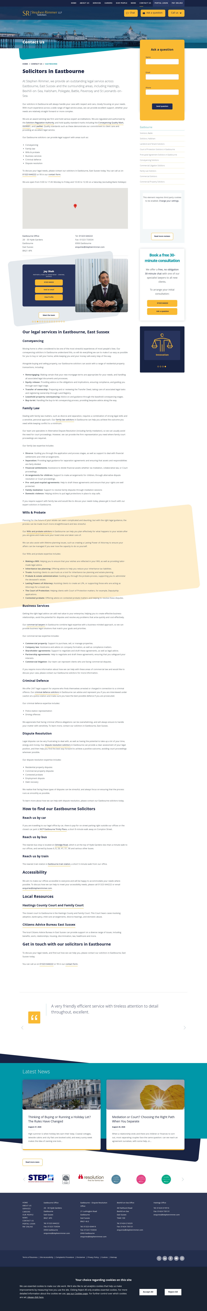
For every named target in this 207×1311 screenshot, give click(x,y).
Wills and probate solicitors (39, 531)
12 (59, 321)
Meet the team (49, 315)
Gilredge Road (61, 845)
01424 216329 (126, 1223)
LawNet (39, 126)
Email (148, 72)
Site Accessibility (46, 1257)
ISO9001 (27, 126)
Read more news (32, 1162)
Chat (132, 13)
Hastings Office (160, 1203)
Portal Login (161, 3)
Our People (121, 3)
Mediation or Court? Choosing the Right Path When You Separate (143, 1119)
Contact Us (145, 3)
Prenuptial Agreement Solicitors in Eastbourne (158, 155)
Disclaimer (80, 1257)
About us (84, 3)
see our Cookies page (77, 1294)
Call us (174, 13)
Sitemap (113, 1257)
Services (97, 3)
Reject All (173, 1292)
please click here (35, 1297)
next (182, 1179)
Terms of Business (30, 1257)
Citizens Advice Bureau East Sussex (49, 925)
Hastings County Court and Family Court (53, 905)
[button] (75, 206)
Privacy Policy (93, 1257)
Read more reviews (162, 236)
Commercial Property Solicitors (152, 182)
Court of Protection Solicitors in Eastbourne (157, 149)
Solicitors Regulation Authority (40, 123)
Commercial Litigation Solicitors (152, 165)
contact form (54, 174)
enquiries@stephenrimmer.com (90, 247)
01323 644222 (29, 174)
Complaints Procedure (65, 1257)
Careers (108, 3)
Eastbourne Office (31, 236)
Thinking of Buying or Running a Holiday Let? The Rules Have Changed (59, 1119)
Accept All (148, 1292)
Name (148, 57)
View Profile (48, 297)
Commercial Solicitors (148, 176)
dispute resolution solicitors (58, 745)
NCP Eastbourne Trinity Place (53, 829)
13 (61, 321)
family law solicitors (65, 420)
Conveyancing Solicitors (149, 160)
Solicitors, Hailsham (147, 138)
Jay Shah (49, 272)
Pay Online (177, 3)
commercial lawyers (36, 625)
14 (64, 321)
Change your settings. (169, 201)
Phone (148, 87)
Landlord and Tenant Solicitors (152, 144)
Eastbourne (146, 128)
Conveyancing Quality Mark (110, 123)
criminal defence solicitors (47, 692)
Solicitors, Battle (146, 133)
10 (54, 321)
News (133, 3)
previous (25, 1179)
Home (73, 3)
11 (57, 321)
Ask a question (154, 13)
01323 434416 (90, 1226)
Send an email (49, 290)
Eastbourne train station (59, 864)
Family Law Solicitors (148, 171)
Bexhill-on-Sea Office (125, 1203)
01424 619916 (163, 1208)
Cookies (104, 1257)
